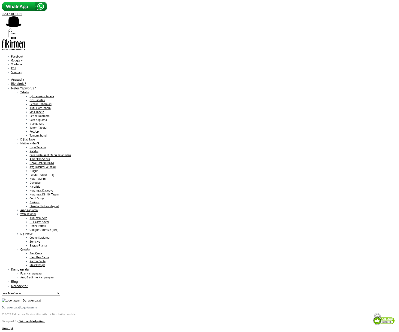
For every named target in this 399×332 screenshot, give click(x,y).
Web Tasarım (28, 214)
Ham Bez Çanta (39, 257)
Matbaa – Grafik (29, 143)
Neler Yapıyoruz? (23, 88)
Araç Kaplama (29, 210)
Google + (17, 60)
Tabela (24, 92)
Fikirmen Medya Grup (31, 321)
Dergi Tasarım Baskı (42, 163)
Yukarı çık (7, 328)
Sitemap (16, 72)
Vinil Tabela (37, 112)
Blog (14, 281)
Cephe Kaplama (39, 116)
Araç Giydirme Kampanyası (37, 277)
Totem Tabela (38, 128)
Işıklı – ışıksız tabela (42, 96)
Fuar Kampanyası (31, 273)
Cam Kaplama (38, 120)
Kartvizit (35, 187)
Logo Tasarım (38, 147)
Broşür (34, 171)
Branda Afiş (37, 124)
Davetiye (35, 183)
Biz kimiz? (18, 84)
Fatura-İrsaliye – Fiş (42, 175)
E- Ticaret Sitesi (39, 222)
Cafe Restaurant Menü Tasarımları (50, 155)
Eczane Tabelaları (40, 104)
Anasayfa (17, 79)
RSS (13, 68)
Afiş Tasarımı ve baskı (43, 167)
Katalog (34, 151)
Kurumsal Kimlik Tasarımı (45, 194)
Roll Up (34, 132)
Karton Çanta (37, 261)
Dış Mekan (26, 234)
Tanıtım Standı (38, 135)
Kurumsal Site (38, 218)
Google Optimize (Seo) (44, 230)
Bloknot (34, 202)
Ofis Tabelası (37, 100)
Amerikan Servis (40, 159)
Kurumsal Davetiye (41, 190)
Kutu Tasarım (38, 179)
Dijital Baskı (27, 139)
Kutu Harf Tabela (40, 108)
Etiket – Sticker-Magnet (44, 206)
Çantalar (25, 249)
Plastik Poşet (37, 265)
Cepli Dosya (37, 198)
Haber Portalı (38, 226)
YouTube (16, 64)
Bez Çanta (36, 253)
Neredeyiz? (19, 286)
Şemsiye (35, 242)
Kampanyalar (20, 269)
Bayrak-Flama (38, 245)
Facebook (17, 56)
